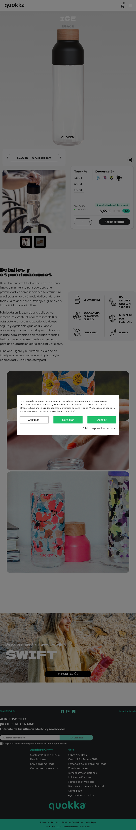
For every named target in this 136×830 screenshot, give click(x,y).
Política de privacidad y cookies (99, 428)
